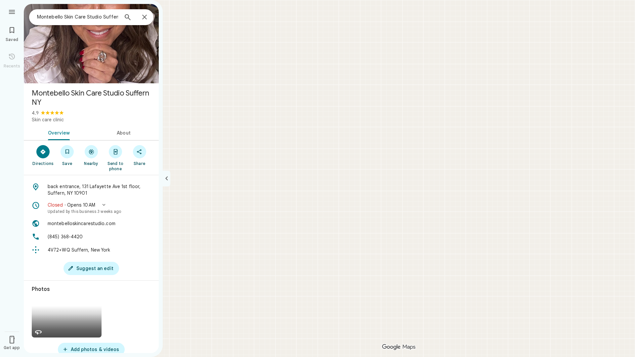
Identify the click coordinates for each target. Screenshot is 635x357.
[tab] (57, 132)
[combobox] (77, 17)
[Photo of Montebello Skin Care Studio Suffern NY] (91, 43)
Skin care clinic (48, 120)
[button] (91, 208)
